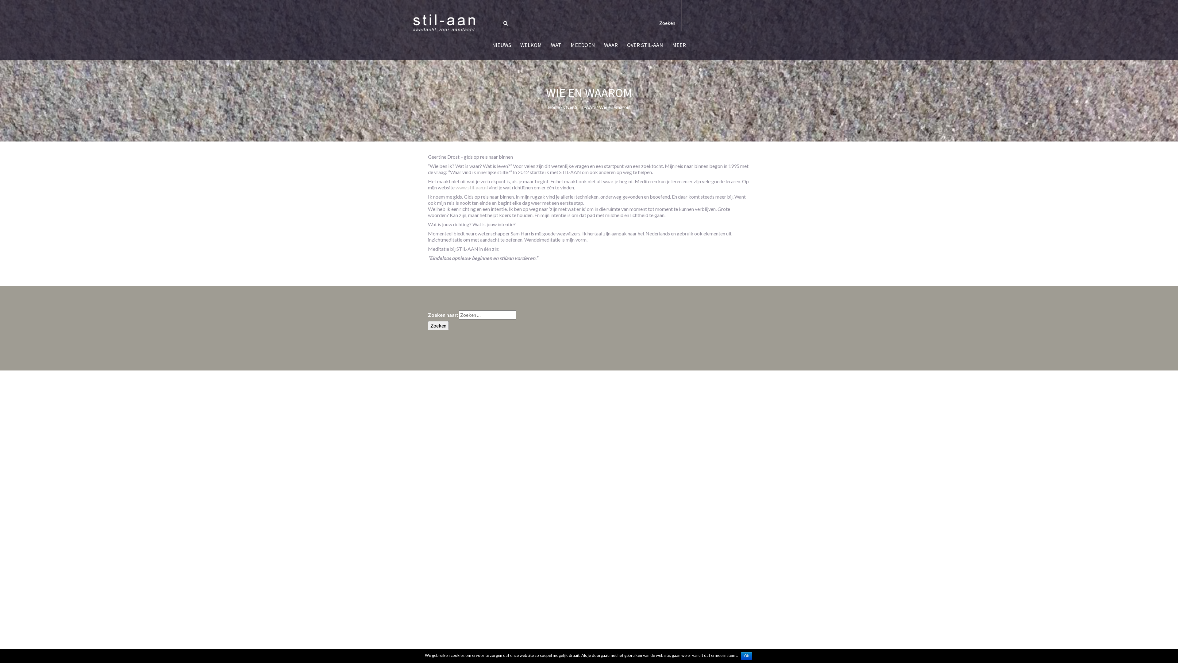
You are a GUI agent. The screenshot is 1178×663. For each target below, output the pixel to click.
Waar (611, 45)
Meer (679, 45)
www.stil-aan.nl (472, 187)
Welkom (531, 45)
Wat (556, 45)
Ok (746, 656)
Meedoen (583, 45)
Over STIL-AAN (645, 45)
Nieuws (501, 45)
